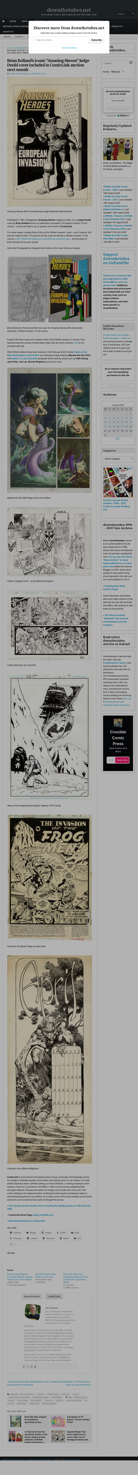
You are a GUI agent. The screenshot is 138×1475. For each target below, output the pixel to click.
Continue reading (69, 47)
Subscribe (96, 39)
